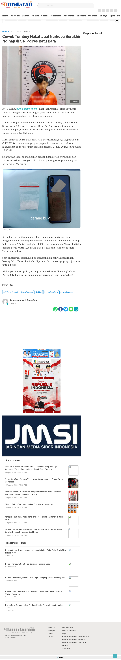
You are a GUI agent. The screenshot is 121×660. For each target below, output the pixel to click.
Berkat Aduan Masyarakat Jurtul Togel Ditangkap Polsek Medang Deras (35, 577)
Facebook (51, 628)
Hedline (39, 292)
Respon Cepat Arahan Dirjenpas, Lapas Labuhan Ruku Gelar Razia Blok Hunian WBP (35, 551)
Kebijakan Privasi (67, 628)
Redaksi (65, 645)
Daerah (25, 15)
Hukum (35, 15)
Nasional (15, 15)
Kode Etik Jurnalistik (69, 631)
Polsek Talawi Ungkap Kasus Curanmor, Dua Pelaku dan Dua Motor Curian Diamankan (33, 593)
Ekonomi (81, 15)
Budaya (103, 15)
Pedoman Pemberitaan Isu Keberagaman (75, 637)
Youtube (51, 637)
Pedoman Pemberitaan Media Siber (73, 639)
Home (5, 15)
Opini (112, 15)
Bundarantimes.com (26, 109)
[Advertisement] (41, 332)
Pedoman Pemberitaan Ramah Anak (74, 642)
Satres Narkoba (66, 292)
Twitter (50, 634)
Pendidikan (55, 15)
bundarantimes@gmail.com (23, 300)
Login (64, 634)
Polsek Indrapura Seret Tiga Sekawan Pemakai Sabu (27, 564)
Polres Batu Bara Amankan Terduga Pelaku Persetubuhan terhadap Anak (34, 606)
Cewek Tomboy (27, 292)
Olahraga (92, 15)
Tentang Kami (66, 648)
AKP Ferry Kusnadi (10, 292)
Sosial (44, 15)
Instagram (51, 631)
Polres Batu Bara (51, 292)
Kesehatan (69, 15)
